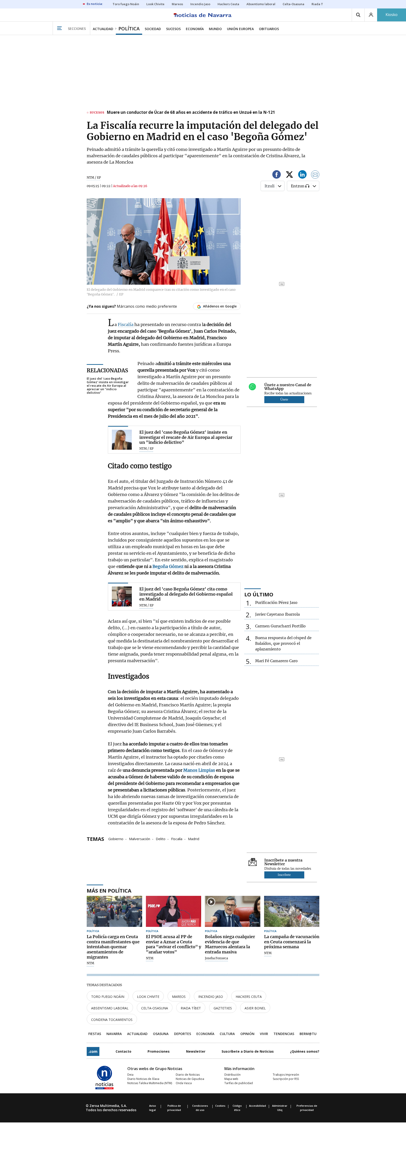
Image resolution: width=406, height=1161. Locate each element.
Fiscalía (126, 324)
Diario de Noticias (188, 1075)
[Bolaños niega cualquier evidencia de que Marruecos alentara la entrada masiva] (232, 911)
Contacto (123, 1051)
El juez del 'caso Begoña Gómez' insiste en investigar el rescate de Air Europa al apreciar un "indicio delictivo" (108, 385)
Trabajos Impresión (286, 1075)
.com (93, 1051)
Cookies (220, 1105)
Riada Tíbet (191, 1008)
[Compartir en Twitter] (289, 175)
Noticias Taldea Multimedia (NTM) (149, 1083)
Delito (160, 838)
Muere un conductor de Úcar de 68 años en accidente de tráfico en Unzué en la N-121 (191, 112)
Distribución (232, 1075)
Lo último (258, 594)
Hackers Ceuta (249, 996)
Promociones (159, 1051)
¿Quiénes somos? (304, 1051)
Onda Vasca (184, 1083)
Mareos (179, 996)
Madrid (193, 838)
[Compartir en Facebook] (276, 175)
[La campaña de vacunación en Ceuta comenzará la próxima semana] (292, 911)
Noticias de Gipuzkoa (190, 1079)
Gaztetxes (223, 1008)
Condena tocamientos (112, 1019)
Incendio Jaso (210, 996)
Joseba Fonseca (216, 958)
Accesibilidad (257, 1105)
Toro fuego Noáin (107, 996)
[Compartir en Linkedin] (302, 175)
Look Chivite (148, 996)
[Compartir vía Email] (315, 175)
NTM (90, 963)
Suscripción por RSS (286, 1079)
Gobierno (115, 838)
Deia (130, 1075)
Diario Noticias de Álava (143, 1079)
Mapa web (231, 1079)
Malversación (139, 838)
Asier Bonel (255, 1008)
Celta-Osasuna (154, 1008)
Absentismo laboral (110, 1008)
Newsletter (195, 1051)
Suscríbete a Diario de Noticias (248, 1051)
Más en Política (109, 890)
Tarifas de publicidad (238, 1083)
